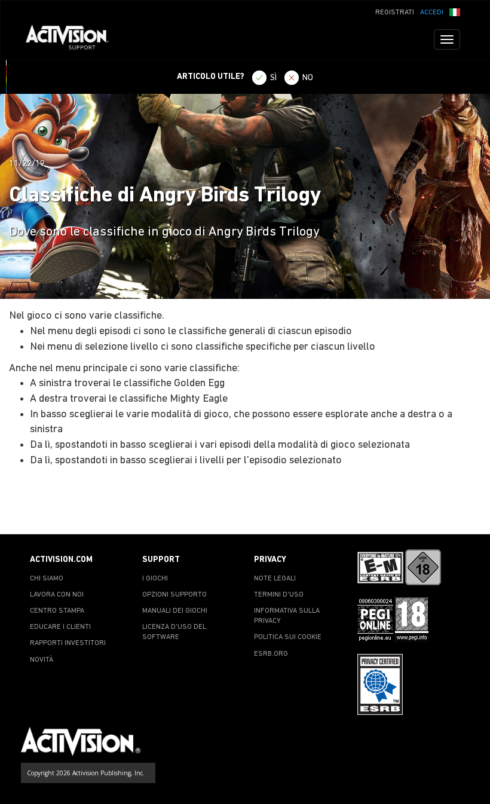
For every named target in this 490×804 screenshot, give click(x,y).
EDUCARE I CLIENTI (60, 627)
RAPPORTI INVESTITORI (68, 643)
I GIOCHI (155, 578)
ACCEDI (431, 12)
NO (307, 78)
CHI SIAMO (46, 578)
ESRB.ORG (271, 654)
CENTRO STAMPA (57, 611)
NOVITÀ (41, 660)
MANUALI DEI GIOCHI (174, 611)
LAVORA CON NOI (57, 594)
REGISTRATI (394, 12)
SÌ (273, 78)
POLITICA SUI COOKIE (287, 637)
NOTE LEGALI (275, 578)
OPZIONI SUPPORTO (174, 594)
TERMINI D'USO (279, 594)
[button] (454, 11)
